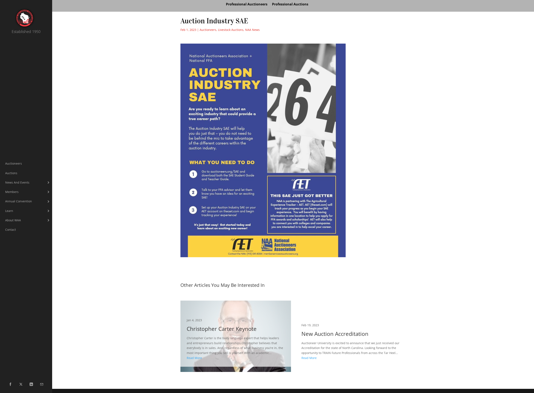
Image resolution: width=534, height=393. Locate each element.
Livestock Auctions (230, 30)
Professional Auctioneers (246, 4)
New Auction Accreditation (350, 334)
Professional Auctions (290, 4)
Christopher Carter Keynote (235, 334)
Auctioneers (208, 30)
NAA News (252, 30)
